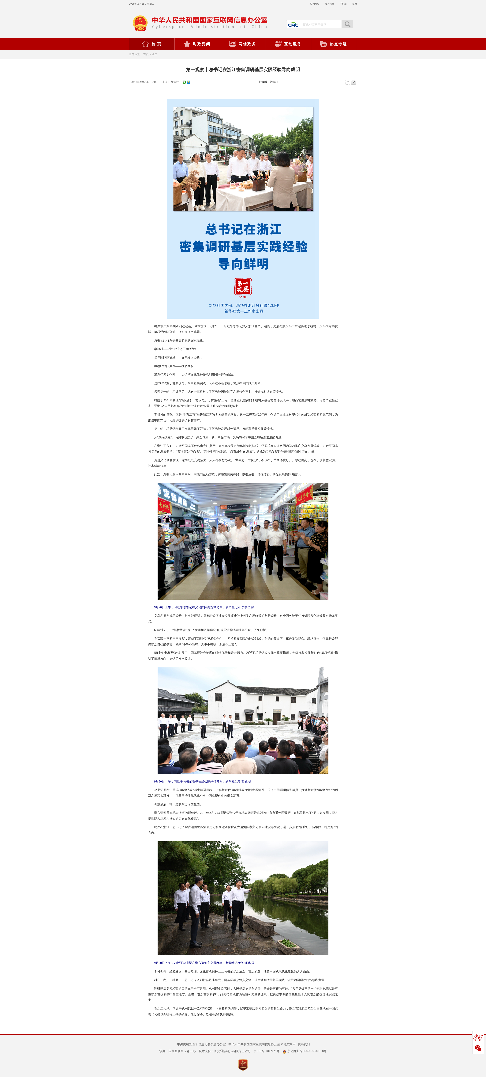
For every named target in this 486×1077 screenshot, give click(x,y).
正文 (154, 54)
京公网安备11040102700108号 (307, 1051)
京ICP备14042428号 (266, 1051)
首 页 (156, 44)
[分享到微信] (184, 82)
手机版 (343, 3)
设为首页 (314, 3)
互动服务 (293, 44)
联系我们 (304, 1044)
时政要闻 (202, 44)
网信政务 (247, 44)
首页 (146, 54)
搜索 (347, 24)
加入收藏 (329, 3)
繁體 (354, 3)
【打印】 (263, 82)
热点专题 (338, 44)
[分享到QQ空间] (188, 82)
